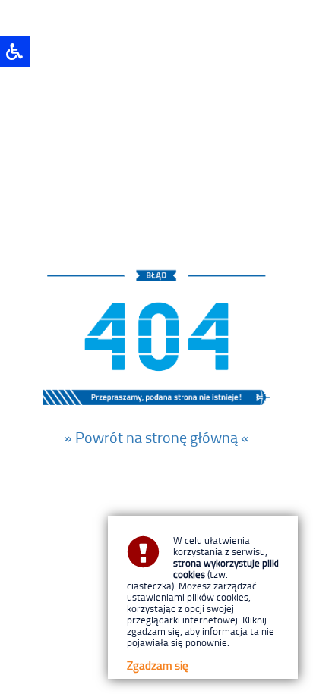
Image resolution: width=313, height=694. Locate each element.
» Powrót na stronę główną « (156, 436)
